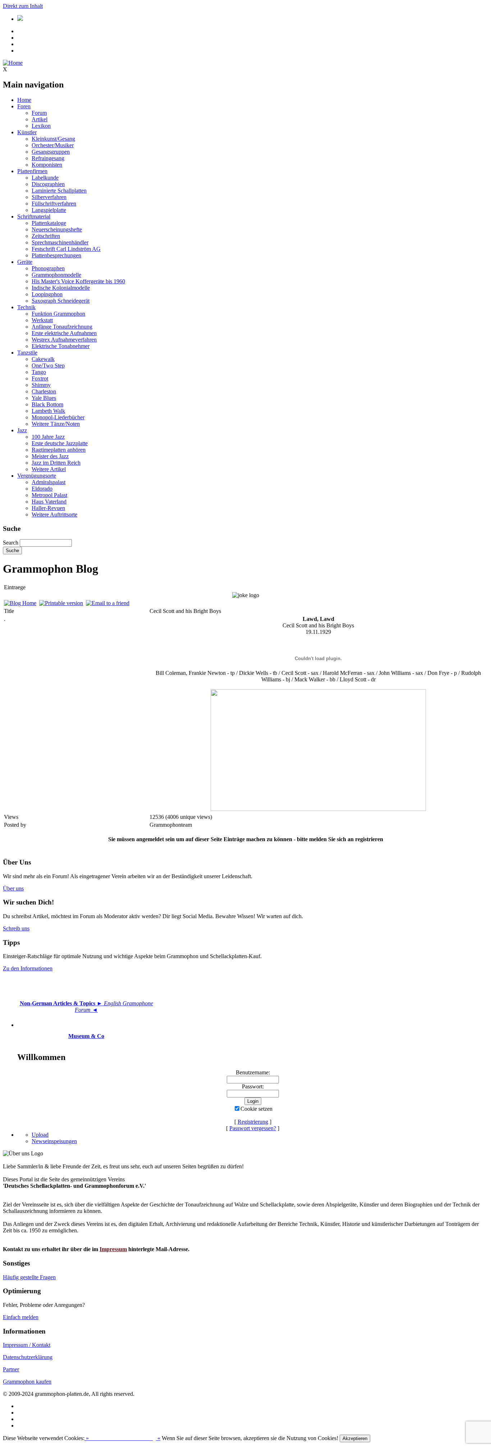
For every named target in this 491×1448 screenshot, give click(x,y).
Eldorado (42, 489)
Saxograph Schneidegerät (61, 301)
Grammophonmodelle (56, 275)
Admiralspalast (48, 482)
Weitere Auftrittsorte (54, 514)
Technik (26, 307)
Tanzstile (27, 352)
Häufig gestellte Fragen (29, 1277)
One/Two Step (48, 365)
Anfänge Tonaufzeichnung (62, 327)
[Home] (13, 63)
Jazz (22, 430)
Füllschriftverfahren (54, 203)
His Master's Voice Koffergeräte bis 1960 (78, 281)
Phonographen (48, 268)
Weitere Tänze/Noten (56, 424)
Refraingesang (48, 158)
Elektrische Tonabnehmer (61, 346)
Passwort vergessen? (252, 1128)
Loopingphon (47, 294)
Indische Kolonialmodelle (61, 288)
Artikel (39, 119)
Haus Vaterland (49, 502)
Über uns (13, 888)
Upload (40, 1135)
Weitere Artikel (49, 469)
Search (10, 543)
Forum (39, 113)
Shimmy (41, 385)
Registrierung (253, 1122)
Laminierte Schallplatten (59, 191)
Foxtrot (40, 378)
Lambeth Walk (48, 411)
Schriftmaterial (33, 216)
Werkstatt (42, 320)
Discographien (48, 184)
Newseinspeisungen (54, 1141)
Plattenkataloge (49, 223)
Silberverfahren (49, 197)
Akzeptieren (355, 1438)
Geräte (24, 262)
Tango (39, 372)
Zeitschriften (46, 236)
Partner (11, 1369)
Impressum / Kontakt (26, 1345)
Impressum (113, 1249)
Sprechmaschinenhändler (60, 242)
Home (24, 100)
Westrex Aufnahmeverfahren (64, 340)
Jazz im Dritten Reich (56, 463)
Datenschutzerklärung (27, 1357)
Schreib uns (16, 928)
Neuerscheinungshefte (57, 229)
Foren (24, 106)
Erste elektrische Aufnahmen (64, 333)
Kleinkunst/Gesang (53, 139)
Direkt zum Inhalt (23, 6)
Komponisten (47, 165)
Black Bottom (47, 404)
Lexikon (41, 126)
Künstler (27, 132)
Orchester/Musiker (53, 145)
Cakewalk (43, 359)
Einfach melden (20, 1317)
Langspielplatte (49, 210)
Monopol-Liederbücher (58, 417)
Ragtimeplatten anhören (59, 450)
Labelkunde (45, 178)
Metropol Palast (49, 495)
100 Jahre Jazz (48, 437)
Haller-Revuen (48, 508)
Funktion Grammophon (58, 314)
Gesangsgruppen (51, 152)
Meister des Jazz (50, 456)
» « (122, 1438)
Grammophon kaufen (27, 1382)
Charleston (44, 391)
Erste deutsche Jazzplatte (60, 443)
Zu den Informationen (27, 968)
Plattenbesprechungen (56, 255)
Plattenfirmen (32, 171)
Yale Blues (44, 398)
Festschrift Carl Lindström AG (66, 249)
